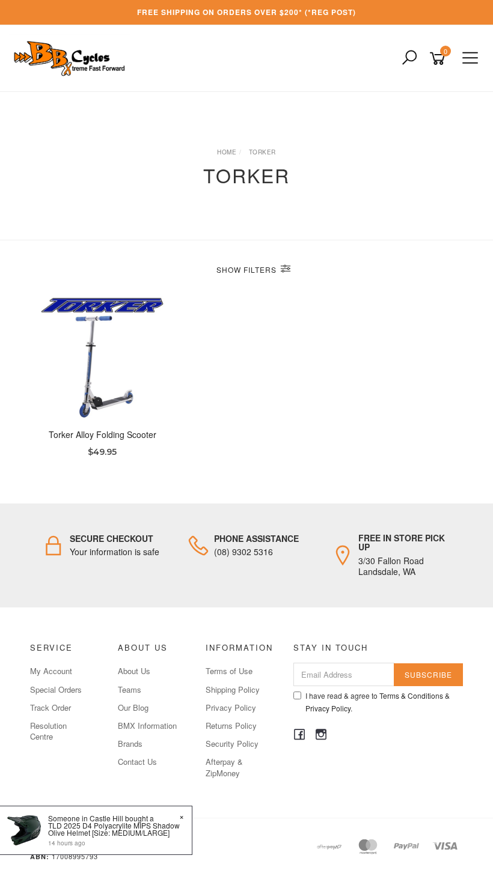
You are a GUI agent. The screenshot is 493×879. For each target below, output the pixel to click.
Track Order (50, 707)
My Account (51, 671)
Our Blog (133, 707)
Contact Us (137, 761)
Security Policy (232, 743)
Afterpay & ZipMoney (224, 767)
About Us (134, 671)
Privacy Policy (231, 707)
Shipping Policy (233, 689)
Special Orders (56, 689)
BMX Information (147, 725)
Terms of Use (229, 671)
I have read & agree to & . (377, 701)
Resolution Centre (48, 731)
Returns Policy (231, 725)
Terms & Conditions (411, 695)
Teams (129, 689)
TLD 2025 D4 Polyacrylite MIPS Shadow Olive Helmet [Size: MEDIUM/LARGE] (114, 829)
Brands (130, 743)
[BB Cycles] (72, 57)
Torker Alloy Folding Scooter (102, 434)
